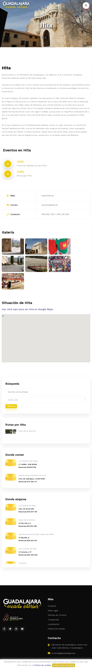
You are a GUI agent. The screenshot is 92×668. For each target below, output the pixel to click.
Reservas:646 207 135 (28, 512)
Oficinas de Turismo (57, 615)
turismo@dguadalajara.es (63, 653)
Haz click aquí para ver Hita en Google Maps (27, 309)
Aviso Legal (53, 610)
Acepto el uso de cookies (63, 665)
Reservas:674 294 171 (28, 482)
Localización (53, 624)
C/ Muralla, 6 (24, 538)
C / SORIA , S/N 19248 (28, 464)
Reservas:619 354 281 (28, 526)
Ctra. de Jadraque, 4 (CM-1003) (32, 479)
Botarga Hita (24, 175)
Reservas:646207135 (27, 467)
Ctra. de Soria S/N (26, 509)
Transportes (53, 619)
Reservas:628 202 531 (28, 540)
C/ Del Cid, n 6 (25, 523)
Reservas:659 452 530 (28, 555)
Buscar (12, 406)
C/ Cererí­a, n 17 (25, 552)
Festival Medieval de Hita (32, 165)
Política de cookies (42, 665)
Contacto (52, 606)
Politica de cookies (56, 629)
